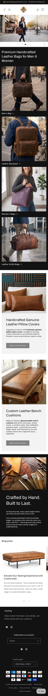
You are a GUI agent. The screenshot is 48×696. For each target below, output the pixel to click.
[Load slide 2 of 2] (25, 44)
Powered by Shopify (26, 684)
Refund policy (38, 684)
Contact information (25, 691)
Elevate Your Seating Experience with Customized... (23, 577)
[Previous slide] (18, 44)
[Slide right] (28, 601)
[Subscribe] (38, 641)
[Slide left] (19, 601)
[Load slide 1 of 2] (22, 44)
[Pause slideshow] (45, 44)
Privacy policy (13, 688)
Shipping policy (37, 688)
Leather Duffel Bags (11, 264)
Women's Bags (8, 214)
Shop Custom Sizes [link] (17, 345)
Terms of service (25, 688)
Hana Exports (15, 684)
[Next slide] (29, 44)
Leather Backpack (10, 164)
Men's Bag (6, 113)
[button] (4, 9)
